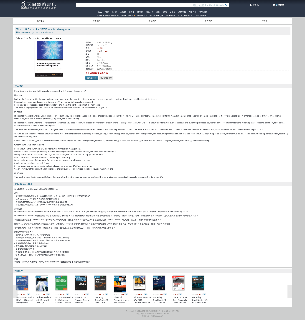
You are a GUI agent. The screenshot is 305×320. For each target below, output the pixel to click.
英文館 (123, 11)
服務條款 (175, 311)
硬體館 (140, 11)
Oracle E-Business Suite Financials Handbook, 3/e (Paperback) (180, 301)
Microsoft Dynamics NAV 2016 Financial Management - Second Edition (25, 301)
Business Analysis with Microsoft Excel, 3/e (43, 300)
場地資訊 (203, 11)
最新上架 (40, 20)
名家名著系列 (170, 15)
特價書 (264, 20)
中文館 (114, 11)
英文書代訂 (188, 15)
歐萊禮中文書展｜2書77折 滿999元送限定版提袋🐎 (116, 15)
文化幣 (179, 15)
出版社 (172, 11)
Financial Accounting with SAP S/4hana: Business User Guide (121, 302)
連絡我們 (156, 311)
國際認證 (149, 11)
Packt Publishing (104, 42)
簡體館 (131, 11)
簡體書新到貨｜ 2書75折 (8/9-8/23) (150, 15)
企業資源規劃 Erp (104, 68)
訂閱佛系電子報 (200, 15)
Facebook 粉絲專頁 (134, 311)
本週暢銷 (152, 20)
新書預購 (96, 20)
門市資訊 (192, 11)
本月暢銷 (208, 20)
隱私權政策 (166, 311)
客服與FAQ (147, 311)
